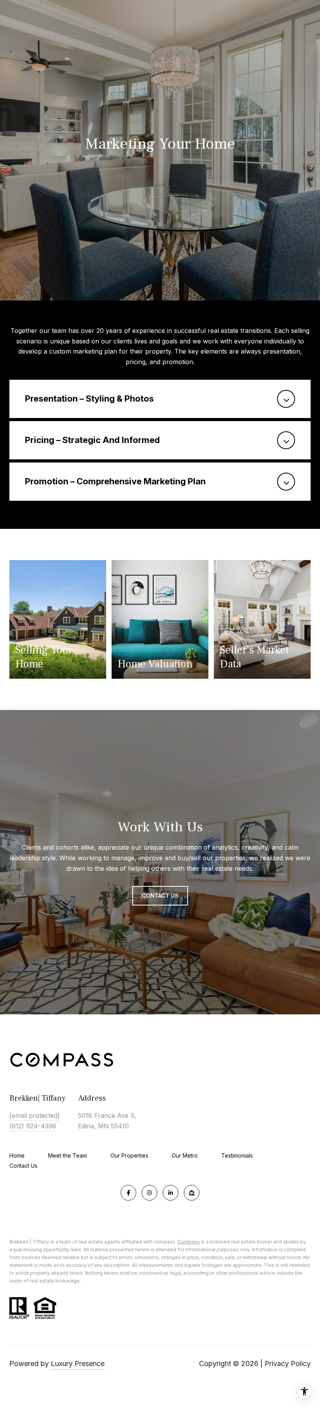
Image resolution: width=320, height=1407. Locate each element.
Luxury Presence (78, 1363)
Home (17, 1155)
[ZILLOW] (191, 1193)
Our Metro (185, 1155)
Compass (189, 1242)
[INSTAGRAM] (149, 1193)
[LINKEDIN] (170, 1193)
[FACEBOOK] (128, 1193)
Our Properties (129, 1155)
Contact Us (23, 1166)
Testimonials (237, 1155)
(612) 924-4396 (32, 1126)
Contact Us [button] (160, 895)
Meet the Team (67, 1155)
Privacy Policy (288, 1363)
